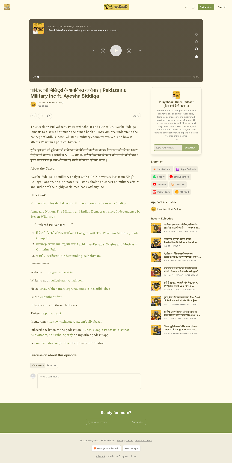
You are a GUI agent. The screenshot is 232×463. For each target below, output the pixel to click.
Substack (100, 456)
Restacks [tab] (51, 365)
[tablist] (44, 365)
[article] (176, 228)
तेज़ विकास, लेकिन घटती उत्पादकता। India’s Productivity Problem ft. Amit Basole (181, 255)
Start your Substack (108, 448)
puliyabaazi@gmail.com (66, 280)
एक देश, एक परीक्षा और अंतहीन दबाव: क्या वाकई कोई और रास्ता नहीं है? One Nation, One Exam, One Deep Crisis (182, 313)
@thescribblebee (98, 288)
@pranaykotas (76, 288)
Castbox (124, 329)
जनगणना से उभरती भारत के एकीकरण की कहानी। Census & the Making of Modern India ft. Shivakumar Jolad (181, 270)
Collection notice (143, 440)
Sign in (222, 7)
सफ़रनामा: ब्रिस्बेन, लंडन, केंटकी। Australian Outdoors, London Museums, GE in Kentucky (180, 241)
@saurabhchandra (52, 288)
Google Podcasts (104, 329)
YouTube (55, 335)
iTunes (86, 329)
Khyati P (176, 246)
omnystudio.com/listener (53, 343)
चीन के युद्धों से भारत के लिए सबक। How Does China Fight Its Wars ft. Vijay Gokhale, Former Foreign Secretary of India (181, 328)
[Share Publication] (193, 7)
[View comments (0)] (196, 41)
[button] (93, 50)
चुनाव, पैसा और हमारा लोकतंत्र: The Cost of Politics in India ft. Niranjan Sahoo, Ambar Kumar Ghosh (182, 299)
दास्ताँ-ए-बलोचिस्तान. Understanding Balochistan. (68, 255)
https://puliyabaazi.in (58, 272)
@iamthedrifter (51, 297)
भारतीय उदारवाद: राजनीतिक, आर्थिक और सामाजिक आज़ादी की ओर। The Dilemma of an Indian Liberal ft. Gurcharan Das (182, 226)
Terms (129, 440)
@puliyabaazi (51, 313)
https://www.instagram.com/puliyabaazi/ (74, 321)
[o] (156, 228)
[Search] (186, 7)
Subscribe (206, 7)
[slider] (114, 76)
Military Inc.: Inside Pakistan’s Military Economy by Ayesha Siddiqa (78, 203)
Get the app (131, 448)
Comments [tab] (38, 365)
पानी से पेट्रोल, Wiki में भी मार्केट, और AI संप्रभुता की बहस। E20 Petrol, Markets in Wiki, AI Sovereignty (182, 284)
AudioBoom (38, 335)
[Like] (33, 116)
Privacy (121, 440)
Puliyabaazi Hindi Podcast (51, 103)
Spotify (68, 335)
